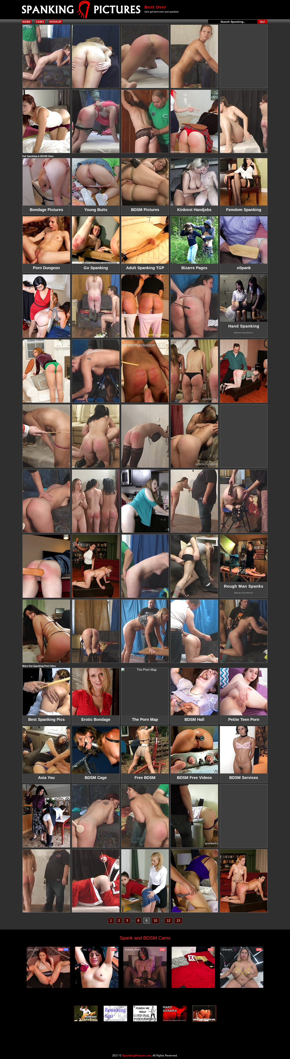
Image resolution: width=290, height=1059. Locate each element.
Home (26, 21)
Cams (40, 21)
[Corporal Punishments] (145, 1013)
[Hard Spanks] (174, 1013)
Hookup (55, 21)
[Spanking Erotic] (204, 1013)
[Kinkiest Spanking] (86, 1013)
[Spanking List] (115, 1013)
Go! (262, 21)
